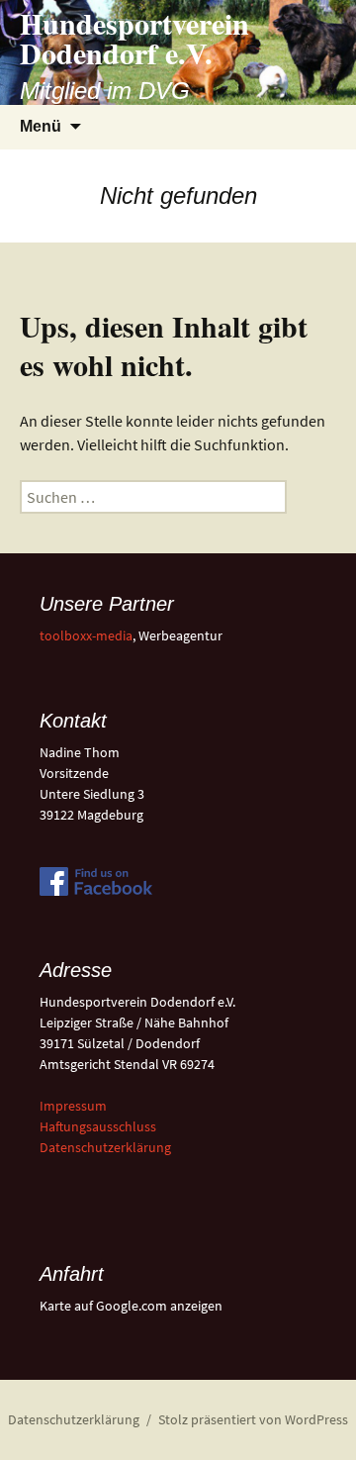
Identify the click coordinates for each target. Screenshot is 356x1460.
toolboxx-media (86, 635)
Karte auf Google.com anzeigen (131, 1305)
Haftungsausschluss (98, 1126)
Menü (40, 126)
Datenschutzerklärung (105, 1147)
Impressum (73, 1106)
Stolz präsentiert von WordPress (253, 1419)
